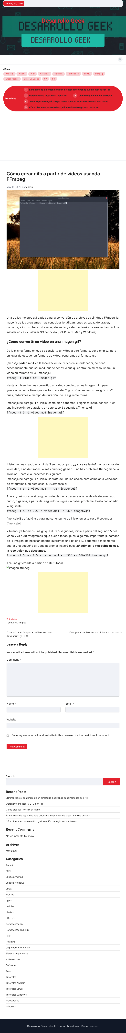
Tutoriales (12, 619)
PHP (33, 73)
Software (11, 965)
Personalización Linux (17, 929)
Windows (11, 1006)
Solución (58, 73)
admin (29, 187)
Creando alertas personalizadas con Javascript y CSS (29, 634)
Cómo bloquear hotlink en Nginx (95, 95)
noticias (10, 906)
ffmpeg (99, 73)
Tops (8, 971)
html (8, 871)
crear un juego (31, 79)
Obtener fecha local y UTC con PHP (48, 95)
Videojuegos (12, 1000)
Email (69, 703)
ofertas (9, 912)
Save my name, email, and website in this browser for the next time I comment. (61, 735)
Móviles (10, 894)
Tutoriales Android (15, 982)
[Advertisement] (63, 136)
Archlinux (44, 73)
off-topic (10, 918)
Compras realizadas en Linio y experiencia (95, 632)
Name (11, 703)
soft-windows (13, 959)
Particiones (73, 73)
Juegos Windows (15, 882)
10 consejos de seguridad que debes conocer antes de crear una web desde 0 (69, 101)
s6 (53, 79)
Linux (9, 888)
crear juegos (12, 79)
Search (10, 776)
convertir (12, 622)
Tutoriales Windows (16, 994)
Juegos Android (14, 876)
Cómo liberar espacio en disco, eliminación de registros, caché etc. (64, 107)
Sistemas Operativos (17, 953)
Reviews (10, 941)
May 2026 (11, 850)
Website (11, 719)
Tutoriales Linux (14, 988)
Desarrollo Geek (63, 20)
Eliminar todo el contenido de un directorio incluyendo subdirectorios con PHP (70, 89)
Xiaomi (22, 73)
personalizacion (14, 924)
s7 (45, 79)
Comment (14, 659)
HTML (87, 73)
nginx (9, 900)
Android (9, 73)
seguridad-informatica (18, 947)
